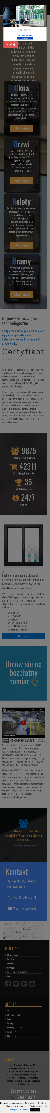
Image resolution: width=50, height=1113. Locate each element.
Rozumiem (34, 1109)
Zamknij (11, 44)
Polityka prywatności (19, 1109)
